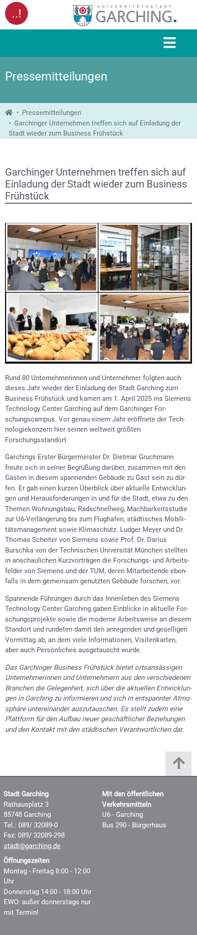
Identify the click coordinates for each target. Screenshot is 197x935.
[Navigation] (169, 43)
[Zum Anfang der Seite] (178, 766)
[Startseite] (9, 112)
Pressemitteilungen (51, 112)
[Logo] (125, 15)
